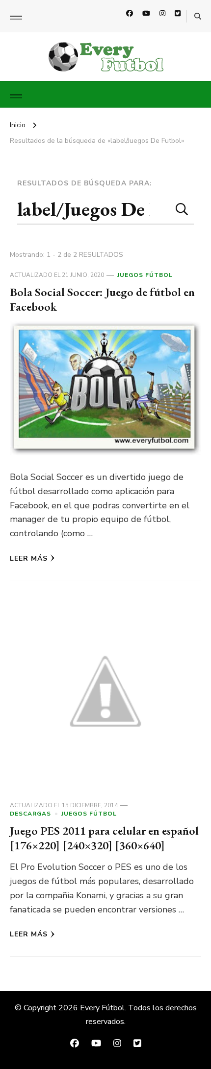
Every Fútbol (102, 1007)
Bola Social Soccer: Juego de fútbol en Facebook (102, 299)
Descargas (30, 814)
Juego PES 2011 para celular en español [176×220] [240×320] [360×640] (104, 838)
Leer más (29, 558)
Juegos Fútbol (145, 275)
